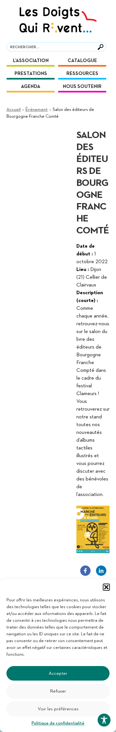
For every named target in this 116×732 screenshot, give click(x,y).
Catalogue (82, 60)
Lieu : (82, 269)
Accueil (13, 109)
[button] (106, 587)
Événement (36, 109)
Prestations (31, 73)
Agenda (30, 86)
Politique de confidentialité (58, 723)
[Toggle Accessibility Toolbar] (104, 720)
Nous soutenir (82, 86)
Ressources (82, 73)
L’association (31, 60)
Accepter (58, 673)
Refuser (58, 691)
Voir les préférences (58, 708)
